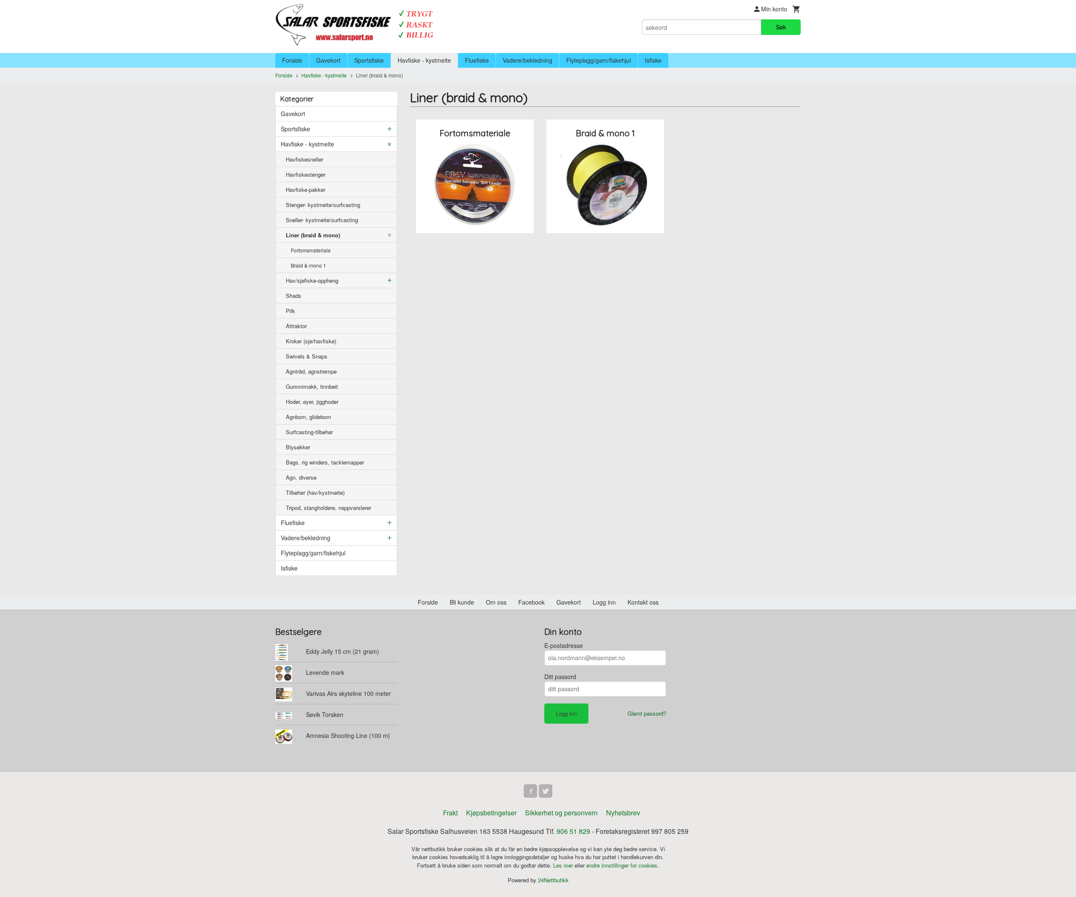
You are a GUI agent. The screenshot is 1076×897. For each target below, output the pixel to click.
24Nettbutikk (553, 880)
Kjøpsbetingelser (491, 812)
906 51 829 (573, 831)
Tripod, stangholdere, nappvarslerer (328, 508)
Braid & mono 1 (308, 265)
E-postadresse (563, 645)
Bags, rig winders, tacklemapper (325, 462)
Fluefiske (477, 60)
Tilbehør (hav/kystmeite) (315, 492)
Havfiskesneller (304, 159)
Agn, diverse (301, 477)
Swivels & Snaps (306, 356)
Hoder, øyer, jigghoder (312, 402)
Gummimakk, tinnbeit (312, 386)
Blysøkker (298, 447)
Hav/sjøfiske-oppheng (312, 280)
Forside (292, 60)
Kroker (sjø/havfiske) (311, 341)
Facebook (531, 602)
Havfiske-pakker (305, 190)
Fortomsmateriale (311, 250)
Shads (293, 296)
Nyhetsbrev (623, 812)
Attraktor (296, 326)
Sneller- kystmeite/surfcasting (322, 220)
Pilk (290, 311)
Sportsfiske (369, 60)
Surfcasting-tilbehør (309, 432)
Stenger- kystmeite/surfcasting (323, 205)
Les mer (564, 865)
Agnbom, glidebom (308, 417)
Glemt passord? (647, 713)
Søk (781, 27)
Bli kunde (462, 602)
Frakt (450, 812)
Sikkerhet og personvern (561, 812)
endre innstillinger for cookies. (622, 865)
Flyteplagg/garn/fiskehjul (598, 60)
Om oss (496, 602)
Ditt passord (560, 676)
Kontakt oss (643, 602)
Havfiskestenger (305, 174)
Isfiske (653, 60)
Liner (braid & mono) (313, 235)
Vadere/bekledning (527, 60)
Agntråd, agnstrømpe (311, 371)
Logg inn (604, 602)
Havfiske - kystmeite (424, 60)
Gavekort (328, 60)
